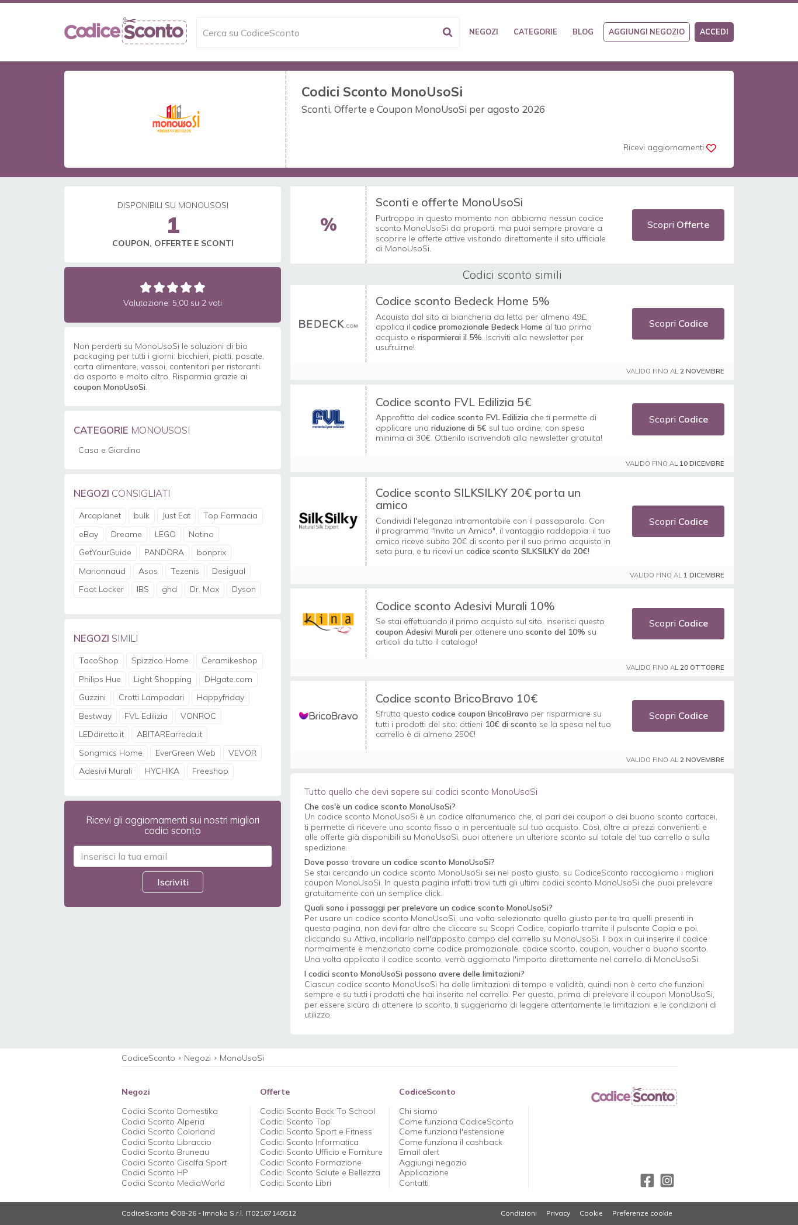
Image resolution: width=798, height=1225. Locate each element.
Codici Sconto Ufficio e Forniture (321, 1152)
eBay (88, 534)
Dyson (244, 589)
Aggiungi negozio (647, 31)
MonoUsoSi (242, 1058)
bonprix (211, 552)
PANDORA (164, 552)
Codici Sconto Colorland (168, 1131)
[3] (172, 287)
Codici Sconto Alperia (163, 1121)
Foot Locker (101, 589)
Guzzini (92, 697)
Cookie (591, 1213)
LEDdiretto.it (101, 734)
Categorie (535, 31)
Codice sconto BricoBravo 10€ (456, 698)
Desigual (228, 571)
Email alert (419, 1152)
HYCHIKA (162, 771)
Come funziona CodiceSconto (456, 1121)
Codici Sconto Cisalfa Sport (174, 1162)
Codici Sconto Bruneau (165, 1152)
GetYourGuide (105, 552)
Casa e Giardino (109, 450)
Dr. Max (204, 589)
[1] (146, 287)
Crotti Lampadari (151, 697)
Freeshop (210, 771)
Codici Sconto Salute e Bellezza (320, 1172)
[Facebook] (647, 1180)
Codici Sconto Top (295, 1121)
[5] (199, 287)
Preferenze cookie (642, 1213)
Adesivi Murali (105, 771)
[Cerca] (447, 32)
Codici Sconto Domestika (170, 1111)
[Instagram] (667, 1180)
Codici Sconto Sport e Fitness (316, 1131)
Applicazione (424, 1172)
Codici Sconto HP (155, 1172)
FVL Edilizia (146, 716)
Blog (583, 31)
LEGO (165, 534)
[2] (159, 287)
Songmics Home (111, 753)
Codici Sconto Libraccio (166, 1142)
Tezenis (185, 571)
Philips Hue (100, 679)
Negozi (483, 31)
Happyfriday (220, 697)
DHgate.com (228, 679)
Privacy (558, 1213)
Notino (201, 534)
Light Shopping (163, 679)
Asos (148, 571)
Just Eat (176, 515)
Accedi (714, 31)
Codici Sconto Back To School (317, 1111)
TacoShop (99, 660)
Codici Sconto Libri (295, 1183)
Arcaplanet (100, 515)
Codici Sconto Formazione (311, 1162)
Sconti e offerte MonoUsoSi (449, 202)
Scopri (678, 224)
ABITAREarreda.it (169, 734)
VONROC (198, 716)
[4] (186, 287)
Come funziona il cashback (450, 1142)
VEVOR (242, 753)
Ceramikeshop (230, 660)
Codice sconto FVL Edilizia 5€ (453, 402)
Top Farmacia (230, 515)
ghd (169, 589)
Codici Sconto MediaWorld (173, 1183)
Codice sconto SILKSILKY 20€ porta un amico (478, 499)
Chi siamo (418, 1111)
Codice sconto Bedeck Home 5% (463, 300)
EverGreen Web (185, 753)
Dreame (126, 534)
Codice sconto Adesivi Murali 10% (465, 605)
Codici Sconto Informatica (309, 1142)
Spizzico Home (160, 660)
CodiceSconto (148, 1058)
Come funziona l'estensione (451, 1131)
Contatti (414, 1183)
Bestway (95, 716)
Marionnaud (102, 571)
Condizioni (519, 1213)
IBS (143, 589)
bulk (142, 515)
